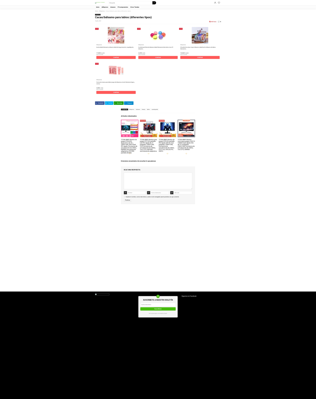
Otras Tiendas (134, 7)
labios (148, 109)
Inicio (97, 7)
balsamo (138, 109)
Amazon (112, 7)
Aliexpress (102, 11)
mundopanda (155, 109)
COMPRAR (116, 57)
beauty (143, 109)
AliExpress (105, 7)
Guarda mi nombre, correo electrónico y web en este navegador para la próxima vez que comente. (152, 197)
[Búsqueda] (154, 2)
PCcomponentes (123, 7)
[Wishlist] (219, 3)
